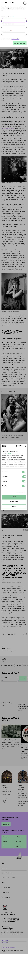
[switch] (24, 476)
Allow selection (14, 501)
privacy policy (15, 39)
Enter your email (6, 31)
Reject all (14, 506)
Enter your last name (7, 24)
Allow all (14, 496)
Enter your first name (7, 17)
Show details (20, 492)
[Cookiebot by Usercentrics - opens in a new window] (16, 446)
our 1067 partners (11, 453)
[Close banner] (25, 446)
